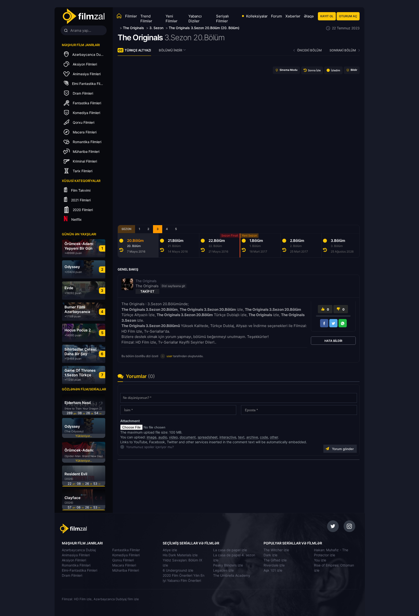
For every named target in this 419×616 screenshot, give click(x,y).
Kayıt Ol (326, 16)
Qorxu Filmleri (123, 560)
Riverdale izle (274, 565)
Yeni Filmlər (171, 18)
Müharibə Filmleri (125, 570)
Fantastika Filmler (126, 550)
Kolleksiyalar (257, 16)
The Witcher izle (276, 550)
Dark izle (270, 555)
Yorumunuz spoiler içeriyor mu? (127, 447)
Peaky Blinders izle (228, 565)
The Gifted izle (275, 560)
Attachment (130, 421)
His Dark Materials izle (180, 555)
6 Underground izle (178, 570)
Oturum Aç (348, 16)
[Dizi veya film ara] (66, 30)
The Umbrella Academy (231, 575)
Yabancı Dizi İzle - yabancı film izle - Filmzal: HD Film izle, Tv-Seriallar (83, 16)
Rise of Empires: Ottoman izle (334, 567)
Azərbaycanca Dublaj (79, 550)
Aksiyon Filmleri (74, 560)
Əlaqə (309, 16)
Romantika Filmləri (76, 565)
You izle (320, 560)
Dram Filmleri (72, 575)
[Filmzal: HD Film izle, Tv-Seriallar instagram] (349, 526)
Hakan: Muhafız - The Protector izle (331, 552)
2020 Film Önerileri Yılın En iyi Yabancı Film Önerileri (183, 578)
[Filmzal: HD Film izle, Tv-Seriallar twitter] (333, 526)
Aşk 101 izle (273, 570)
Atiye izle (170, 550)
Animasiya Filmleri (76, 555)
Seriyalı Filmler (222, 18)
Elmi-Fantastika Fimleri (79, 570)
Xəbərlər (292, 16)
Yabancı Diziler (195, 18)
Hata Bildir (333, 341)
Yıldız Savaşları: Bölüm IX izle (182, 562)
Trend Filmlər (146, 18)
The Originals (140, 37)
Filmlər (131, 16)
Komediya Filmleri (126, 555)
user (169, 356)
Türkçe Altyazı (138, 50)
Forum (276, 16)
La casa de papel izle (230, 550)
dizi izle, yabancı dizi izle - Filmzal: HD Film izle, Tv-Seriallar (93, 528)
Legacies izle (223, 570)
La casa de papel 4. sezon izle (234, 557)
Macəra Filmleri (124, 565)
